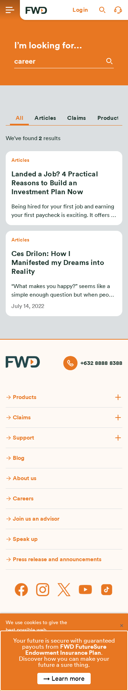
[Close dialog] (121, 625)
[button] (80, 10)
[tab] (19, 116)
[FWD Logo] (36, 10)
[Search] (109, 61)
